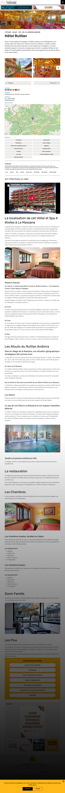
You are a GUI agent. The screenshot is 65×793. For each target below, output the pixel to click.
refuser (38, 788)
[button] (63, 781)
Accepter (27, 788)
